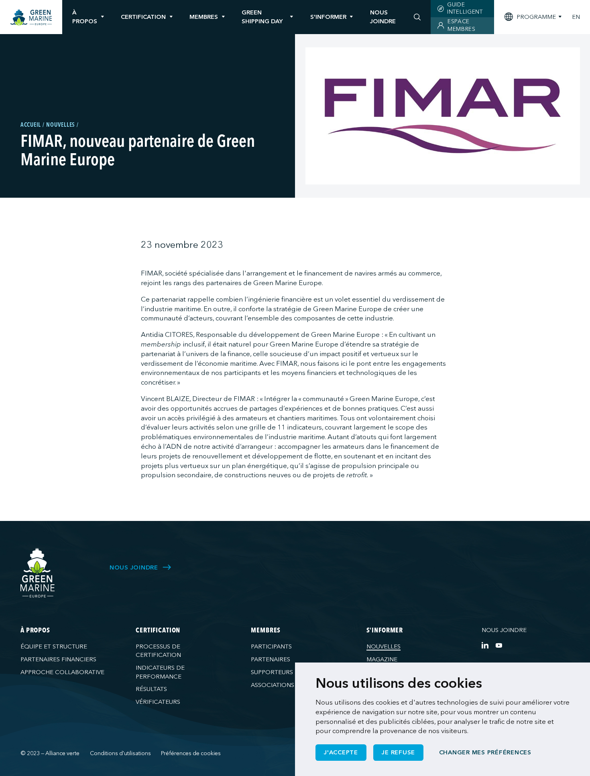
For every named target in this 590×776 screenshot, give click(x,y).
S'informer (328, 17)
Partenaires (270, 659)
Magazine (381, 659)
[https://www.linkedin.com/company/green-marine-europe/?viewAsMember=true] (485, 645)
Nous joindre (504, 630)
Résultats (151, 689)
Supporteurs (272, 672)
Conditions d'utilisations (120, 753)
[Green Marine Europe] (31, 17)
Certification (143, 17)
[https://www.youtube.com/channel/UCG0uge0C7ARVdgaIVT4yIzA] (498, 645)
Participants (271, 646)
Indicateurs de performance (160, 672)
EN (576, 17)
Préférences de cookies (191, 753)
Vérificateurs (158, 702)
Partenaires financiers (58, 659)
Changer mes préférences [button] (485, 752)
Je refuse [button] (398, 752)
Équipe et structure (53, 646)
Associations (272, 685)
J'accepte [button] (341, 752)
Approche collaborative (62, 672)
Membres (203, 17)
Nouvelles (383, 646)
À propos (84, 16)
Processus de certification (158, 650)
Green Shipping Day (262, 16)
